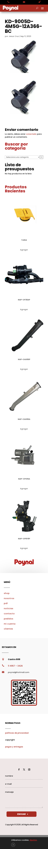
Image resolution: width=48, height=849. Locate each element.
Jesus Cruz (14, 36)
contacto (9, 613)
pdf (6, 603)
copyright (10, 739)
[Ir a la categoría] (41, 157)
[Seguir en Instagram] (29, 769)
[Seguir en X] (24, 769)
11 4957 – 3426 (15, 665)
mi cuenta (9, 623)
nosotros (9, 598)
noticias (8, 608)
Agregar (24, 250)
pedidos (8, 618)
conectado (31, 134)
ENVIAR (21, 814)
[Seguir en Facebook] (19, 769)
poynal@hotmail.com (18, 672)
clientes (8, 628)
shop (7, 593)
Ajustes (33, 840)
